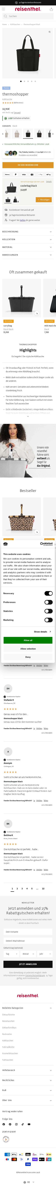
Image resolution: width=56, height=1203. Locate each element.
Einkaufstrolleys (9, 1028)
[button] (3, 9)
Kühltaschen (15, 24)
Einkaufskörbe (8, 1015)
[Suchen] (5, 16)
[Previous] (3, 134)
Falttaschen (7, 1060)
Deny (28, 657)
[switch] (49, 602)
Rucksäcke (7, 1034)
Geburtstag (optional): (13, 948)
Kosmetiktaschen (10, 1053)
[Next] (53, 134)
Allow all (28, 640)
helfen (22, 220)
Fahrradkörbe (8, 1047)
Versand (17, 113)
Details (49, 182)
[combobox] (28, 16)
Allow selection (28, 648)
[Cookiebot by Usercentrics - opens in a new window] (40, 544)
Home (4, 24)
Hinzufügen (43, 200)
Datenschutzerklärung (35, 975)
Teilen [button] (46, 666)
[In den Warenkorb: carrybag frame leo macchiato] (36, 531)
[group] (28, 713)
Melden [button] (39, 666)
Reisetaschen (8, 1021)
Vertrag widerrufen (12, 1111)
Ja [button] (34, 666)
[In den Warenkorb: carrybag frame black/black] (36, 313)
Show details (40, 631)
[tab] (21, 81)
